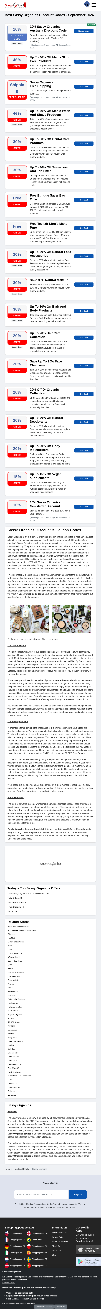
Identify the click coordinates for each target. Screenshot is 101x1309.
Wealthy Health (14, 957)
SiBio (10, 946)
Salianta (11, 1091)
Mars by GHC (13, 1011)
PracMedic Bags (14, 976)
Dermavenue (13, 1057)
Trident (11, 1018)
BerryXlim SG (13, 1068)
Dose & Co (12, 1060)
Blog (54, 1255)
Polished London (15, 1007)
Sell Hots (11, 1049)
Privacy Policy (58, 1237)
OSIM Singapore (15, 953)
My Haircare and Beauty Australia (22, 930)
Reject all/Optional (44, 1306)
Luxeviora (12, 1095)
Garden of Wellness (16, 972)
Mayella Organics (15, 1014)
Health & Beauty (21, 1169)
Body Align (12, 1037)
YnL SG (11, 988)
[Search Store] (87, 4)
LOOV (10, 1080)
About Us (56, 1246)
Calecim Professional (16, 999)
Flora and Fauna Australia (18, 926)
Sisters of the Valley (16, 942)
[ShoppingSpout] (15, 5)
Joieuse (11, 1034)
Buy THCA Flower (15, 961)
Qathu (10, 965)
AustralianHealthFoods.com (19, 1076)
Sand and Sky (13, 980)
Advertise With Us (59, 1232)
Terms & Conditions (60, 1241)
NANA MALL (13, 991)
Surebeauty (12, 1030)
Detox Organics (14, 1064)
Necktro (11, 1045)
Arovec (11, 984)
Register (78, 1194)
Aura (10, 949)
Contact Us (56, 1250)
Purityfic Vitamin (14, 1072)
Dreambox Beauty (15, 1041)
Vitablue (11, 995)
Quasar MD (12, 1053)
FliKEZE (11, 1026)
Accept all (61, 1306)
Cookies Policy (8, 1283)
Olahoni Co (12, 1083)
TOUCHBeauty (14, 1022)
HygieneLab (13, 1003)
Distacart (11, 934)
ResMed (11, 938)
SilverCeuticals (14, 1087)
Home (7, 1169)
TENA (10, 969)
